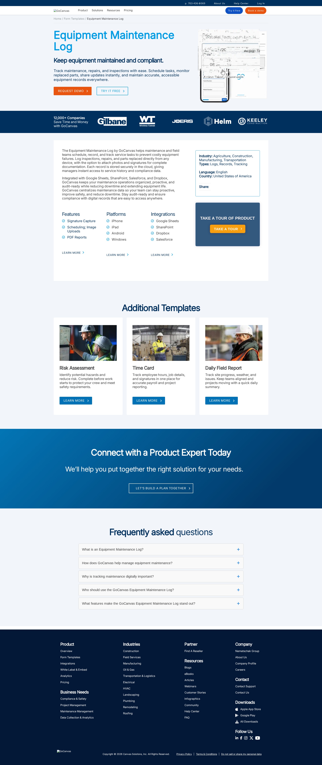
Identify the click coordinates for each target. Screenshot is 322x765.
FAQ (187, 717)
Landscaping (131, 694)
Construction (131, 651)
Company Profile (245, 663)
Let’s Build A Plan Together (161, 488)
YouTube (257, 737)
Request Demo (71, 91)
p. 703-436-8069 (195, 3)
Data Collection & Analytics (77, 717)
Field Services (132, 657)
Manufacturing (132, 663)
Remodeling (130, 707)
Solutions (97, 10)
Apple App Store (250, 709)
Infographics (192, 698)
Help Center (241, 3)
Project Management (73, 705)
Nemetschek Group (247, 651)
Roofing (128, 713)
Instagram (246, 737)
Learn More (74, 400)
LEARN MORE (71, 252)
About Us (219, 3)
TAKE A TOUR (226, 229)
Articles (189, 680)
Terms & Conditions (206, 754)
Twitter (251, 737)
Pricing (128, 10)
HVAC (126, 688)
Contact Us (242, 692)
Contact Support (245, 686)
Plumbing (129, 701)
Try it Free (110, 91)
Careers (240, 669)
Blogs (187, 667)
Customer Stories (195, 692)
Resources (113, 10)
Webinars (190, 686)
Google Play (247, 715)
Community (191, 705)
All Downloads (249, 721)
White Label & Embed (73, 669)
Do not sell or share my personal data (241, 754)
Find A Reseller (193, 651)
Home (57, 18)
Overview (66, 651)
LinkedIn (236, 737)
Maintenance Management (76, 711)
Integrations (67, 663)
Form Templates (74, 18)
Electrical (129, 682)
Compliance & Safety (73, 698)
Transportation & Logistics (139, 676)
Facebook (241, 737)
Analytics (66, 676)
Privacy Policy (184, 754)
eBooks (189, 674)
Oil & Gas (128, 669)
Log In (261, 3)
